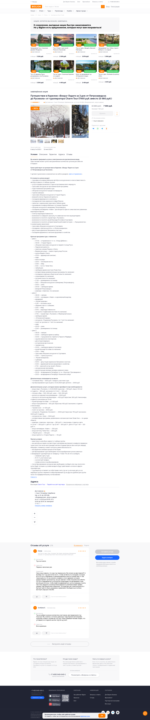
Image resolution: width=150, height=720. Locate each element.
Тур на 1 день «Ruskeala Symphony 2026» (109, 75)
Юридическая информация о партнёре (77, 484)
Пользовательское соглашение (38, 715)
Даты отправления (75, 174)
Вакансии (76, 697)
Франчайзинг (86, 1)
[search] (103, 6)
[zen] (117, 712)
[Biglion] (36, 6)
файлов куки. (85, 716)
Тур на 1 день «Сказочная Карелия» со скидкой (63, 75)
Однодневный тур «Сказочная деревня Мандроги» (39, 49)
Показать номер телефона (43, 505)
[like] (36, 596)
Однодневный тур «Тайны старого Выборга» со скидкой (108, 49)
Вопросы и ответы (97, 1)
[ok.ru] (108, 712)
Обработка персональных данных (39, 714)
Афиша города (81, 11)
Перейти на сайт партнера (56, 484)
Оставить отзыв (107, 552)
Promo (45, 15)
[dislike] (46, 596)
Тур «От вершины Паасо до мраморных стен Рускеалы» (40, 75)
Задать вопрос (107, 557)
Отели (41, 11)
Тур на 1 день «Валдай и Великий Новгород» (85, 49)
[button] (33, 141)
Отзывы (69, 154)
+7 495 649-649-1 (114, 1)
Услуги (33, 11)
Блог (78, 1)
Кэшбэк (69, 11)
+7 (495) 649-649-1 (58, 674)
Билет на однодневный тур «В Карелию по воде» (83, 75)
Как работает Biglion (80, 694)
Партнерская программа (112, 700)
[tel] (113, 712)
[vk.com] (103, 712)
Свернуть (34, 477)
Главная (32, 15)
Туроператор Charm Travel (57, 15)
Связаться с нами (37, 697)
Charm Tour (41, 484)
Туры (49, 11)
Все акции (108, 704)
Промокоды (59, 11)
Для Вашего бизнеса (69, 1)
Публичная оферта (35, 717)
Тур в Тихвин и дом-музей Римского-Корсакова (60, 49)
